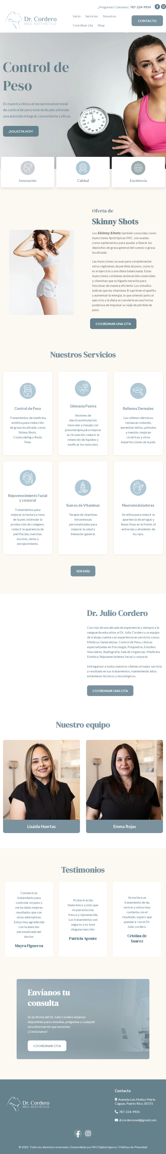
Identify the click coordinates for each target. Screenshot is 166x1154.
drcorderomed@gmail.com (137, 1120)
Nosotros (109, 16)
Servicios (91, 16)
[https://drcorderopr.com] (30, 20)
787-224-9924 (129, 1112)
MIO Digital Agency (104, 1147)
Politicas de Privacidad (133, 1147)
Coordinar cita (83, 25)
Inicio (77, 16)
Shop (101, 25)
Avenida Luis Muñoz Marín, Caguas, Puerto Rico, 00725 (135, 1101)
